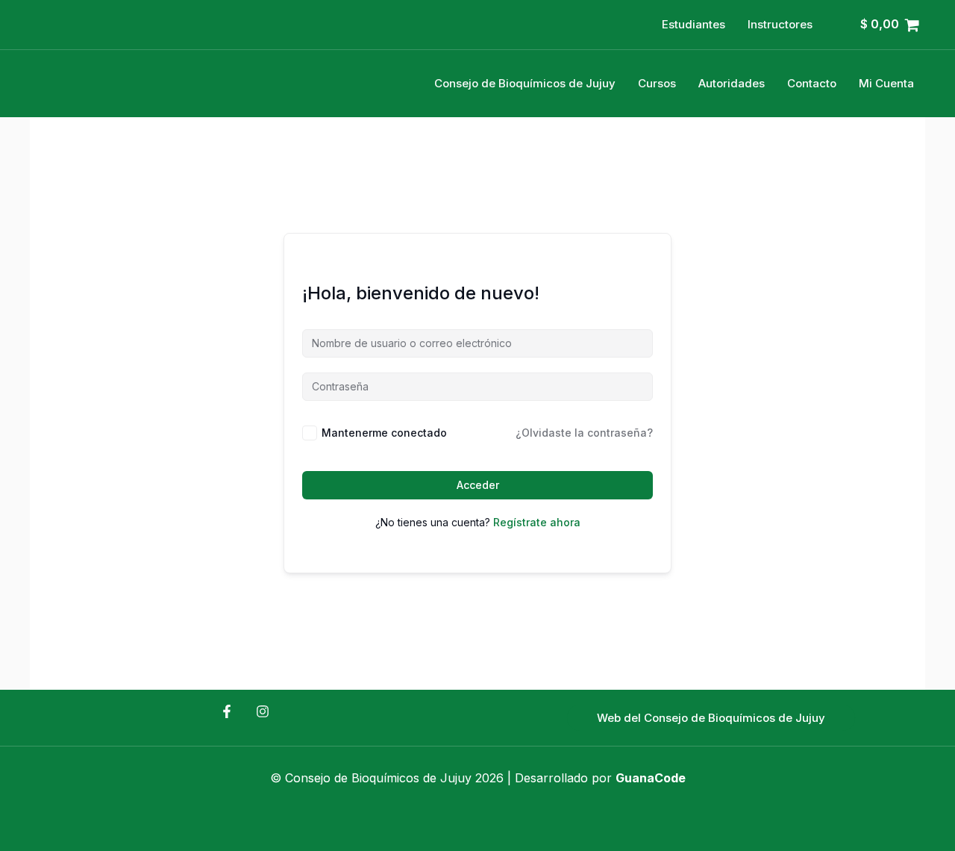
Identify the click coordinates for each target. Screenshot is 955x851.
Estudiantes (693, 24)
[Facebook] (227, 711)
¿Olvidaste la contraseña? (584, 432)
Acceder (478, 485)
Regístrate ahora (536, 522)
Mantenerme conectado (384, 432)
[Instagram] (262, 711)
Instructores (780, 24)
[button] (711, 718)
